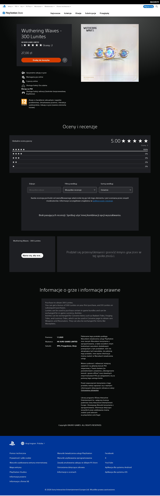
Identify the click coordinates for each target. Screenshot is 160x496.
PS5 (16, 6)
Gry (21, 6)
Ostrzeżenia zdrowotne (90, 390)
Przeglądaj (104, 13)
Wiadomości (49, 6)
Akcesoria (37, 6)
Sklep (10, 6)
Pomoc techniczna (63, 6)
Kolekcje (67, 13)
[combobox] (44, 190)
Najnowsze (55, 13)
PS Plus (28, 6)
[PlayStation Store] (13, 13)
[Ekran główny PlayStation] (4, 6)
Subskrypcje (90, 13)
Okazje (78, 13)
